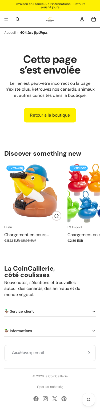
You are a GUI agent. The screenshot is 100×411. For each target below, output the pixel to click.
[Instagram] (45, 398)
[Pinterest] (64, 398)
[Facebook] (36, 398)
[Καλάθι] (93, 19)
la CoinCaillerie (56, 376)
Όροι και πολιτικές (50, 387)
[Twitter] (54, 398)
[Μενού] (6, 19)
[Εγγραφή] (87, 353)
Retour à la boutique (50, 115)
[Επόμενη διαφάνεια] (90, 206)
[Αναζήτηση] (17, 19)
